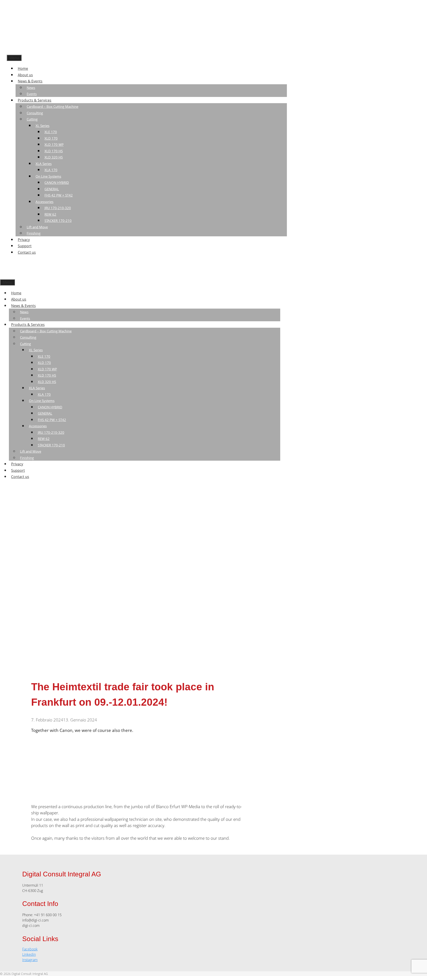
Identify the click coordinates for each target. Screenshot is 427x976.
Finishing (33, 233)
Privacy (24, 239)
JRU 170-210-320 (57, 208)
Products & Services (34, 100)
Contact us (27, 252)
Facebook (30, 949)
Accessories (44, 201)
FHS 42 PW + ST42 (58, 195)
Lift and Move (37, 227)
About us (25, 74)
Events (32, 94)
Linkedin (29, 954)
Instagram (30, 959)
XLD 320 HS (53, 157)
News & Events (30, 81)
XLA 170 (50, 170)
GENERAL (51, 189)
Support (25, 245)
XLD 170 (51, 138)
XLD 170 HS (53, 151)
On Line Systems (48, 176)
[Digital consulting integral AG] (40, 51)
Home (23, 68)
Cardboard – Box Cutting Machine (52, 106)
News (31, 87)
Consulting (35, 113)
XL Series (42, 125)
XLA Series (44, 163)
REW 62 (50, 214)
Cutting (32, 119)
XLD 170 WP (54, 144)
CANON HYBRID (56, 182)
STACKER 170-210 (58, 220)
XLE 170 (50, 132)
